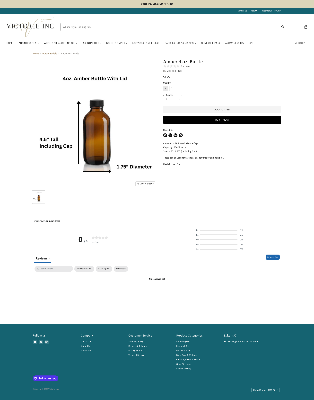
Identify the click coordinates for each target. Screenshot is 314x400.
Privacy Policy (135, 350)
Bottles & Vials (115, 43)
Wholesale (86, 350)
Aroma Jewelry (234, 43)
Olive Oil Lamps (210, 43)
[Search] (283, 27)
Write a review (272, 257)
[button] (219, 230)
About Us (254, 11)
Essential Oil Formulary (271, 11)
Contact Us (242, 11)
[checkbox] (121, 269)
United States (264, 390)
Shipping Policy (135, 341)
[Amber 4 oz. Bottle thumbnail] (38, 197)
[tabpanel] (157, 290)
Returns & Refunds (137, 346)
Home (10, 43)
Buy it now (222, 119)
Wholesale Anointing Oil (59, 43)
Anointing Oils (28, 43)
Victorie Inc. (174, 70)
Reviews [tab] (43, 258)
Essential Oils (91, 43)
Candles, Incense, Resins (179, 43)
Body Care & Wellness (145, 43)
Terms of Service (136, 355)
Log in (301, 43)
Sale (252, 43)
